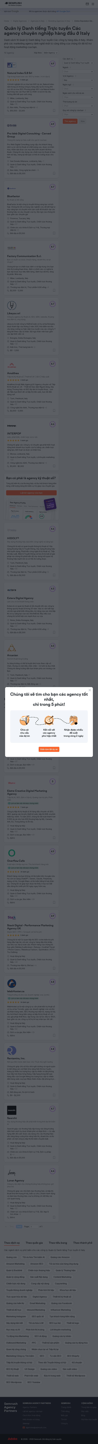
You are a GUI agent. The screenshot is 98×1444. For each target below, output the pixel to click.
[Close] (90, 690)
